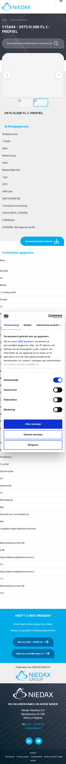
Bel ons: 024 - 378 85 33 (30, 642)
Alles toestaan (33, 424)
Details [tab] (28, 325)
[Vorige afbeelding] (7, 75)
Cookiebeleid (36, 757)
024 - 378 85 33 (35, 724)
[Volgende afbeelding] (58, 75)
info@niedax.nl (33, 728)
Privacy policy (23, 757)
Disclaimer (10, 757)
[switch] (57, 389)
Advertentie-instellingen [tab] (49, 325)
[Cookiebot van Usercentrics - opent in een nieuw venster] (48, 316)
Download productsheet (38, 241)
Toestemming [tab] (11, 325)
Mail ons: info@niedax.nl (29, 653)
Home (4, 20)
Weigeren (33, 445)
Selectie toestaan (33, 434)
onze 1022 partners (22, 341)
